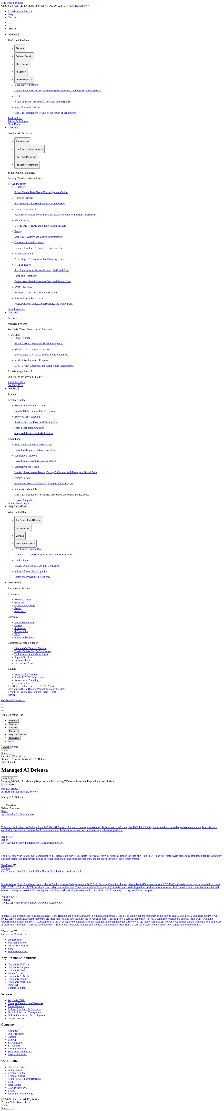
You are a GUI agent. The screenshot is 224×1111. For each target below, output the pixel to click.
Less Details (8, 784)
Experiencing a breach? (20, 11)
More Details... (10, 778)
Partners (13, 388)
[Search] (9, 23)
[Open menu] (2, 704)
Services (13, 312)
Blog (10, 14)
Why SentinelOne (17, 506)
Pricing (11, 694)
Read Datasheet (9, 788)
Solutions (13, 127)
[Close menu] (2, 707)
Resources (14, 582)
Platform (13, 34)
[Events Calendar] (9, 26)
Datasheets (18, 759)
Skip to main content (12, 2)
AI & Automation (10, 791)
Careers (12, 17)
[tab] (19, 48)
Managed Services (29, 791)
